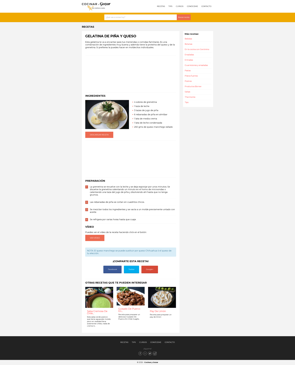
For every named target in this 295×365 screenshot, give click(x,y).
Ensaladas (189, 55)
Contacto (206, 6)
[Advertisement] (130, 74)
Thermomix (190, 97)
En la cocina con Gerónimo (197, 49)
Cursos (179, 6)
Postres (188, 81)
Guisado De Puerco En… (129, 310)
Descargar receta (99, 135)
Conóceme (192, 6)
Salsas (187, 92)
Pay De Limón (158, 311)
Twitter (131, 269)
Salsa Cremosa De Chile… (97, 312)
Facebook (112, 269)
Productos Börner (193, 86)
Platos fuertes (191, 76)
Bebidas (188, 39)
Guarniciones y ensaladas (196, 65)
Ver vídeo (95, 238)
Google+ (149, 269)
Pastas (188, 70)
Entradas (189, 60)
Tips (170, 6)
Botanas (188, 44)
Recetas (161, 6)
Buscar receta (183, 17)
